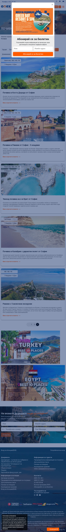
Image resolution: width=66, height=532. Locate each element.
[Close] (52, 4)
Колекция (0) (53, 529)
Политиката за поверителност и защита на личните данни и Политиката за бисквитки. (13, 527)
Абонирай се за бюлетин (33, 54)
